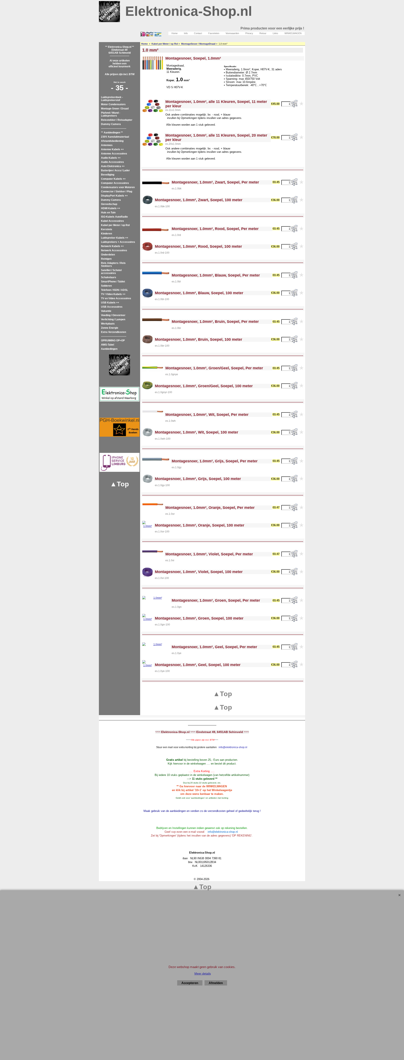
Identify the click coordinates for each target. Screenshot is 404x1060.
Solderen (106, 285)
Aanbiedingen (109, 348)
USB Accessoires (111, 306)
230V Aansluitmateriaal (115, 136)
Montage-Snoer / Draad (115, 108)
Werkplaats (108, 323)
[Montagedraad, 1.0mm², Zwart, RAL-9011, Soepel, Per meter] (156, 183)
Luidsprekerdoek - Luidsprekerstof (112, 99)
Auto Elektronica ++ (113, 166)
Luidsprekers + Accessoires (118, 242)
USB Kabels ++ (110, 302)
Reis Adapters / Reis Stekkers (113, 264)
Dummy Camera (111, 124)
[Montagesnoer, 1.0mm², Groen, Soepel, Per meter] (156, 598)
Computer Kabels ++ (113, 178)
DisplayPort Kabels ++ (114, 195)
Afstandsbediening (112, 141)
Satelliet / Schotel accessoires (111, 272)
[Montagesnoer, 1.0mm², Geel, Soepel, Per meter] (156, 645)
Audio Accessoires (112, 162)
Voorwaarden (232, 33)
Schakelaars (108, 277)
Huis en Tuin (108, 212)
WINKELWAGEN (293, 33)
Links (275, 33)
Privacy (249, 33)
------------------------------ (113, 128)
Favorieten (213, 33)
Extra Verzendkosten (113, 332)
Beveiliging (107, 174)
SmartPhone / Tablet (113, 281)
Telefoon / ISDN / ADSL (114, 290)
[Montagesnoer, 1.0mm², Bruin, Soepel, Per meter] (156, 319)
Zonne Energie (109, 327)
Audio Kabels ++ (111, 157)
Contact (198, 33)
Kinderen (106, 233)
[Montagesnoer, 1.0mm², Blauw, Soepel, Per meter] (156, 273)
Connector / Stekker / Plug (116, 191)
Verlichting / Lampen (113, 319)
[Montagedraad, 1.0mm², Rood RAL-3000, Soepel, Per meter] (156, 229)
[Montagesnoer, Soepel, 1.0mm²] (152, 63)
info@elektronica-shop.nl (233, 747)
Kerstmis (106, 229)
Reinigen (106, 258)
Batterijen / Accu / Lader (115, 170)
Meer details (202, 973)
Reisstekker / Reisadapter (116, 119)
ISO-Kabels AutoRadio (114, 216)
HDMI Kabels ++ (110, 208)
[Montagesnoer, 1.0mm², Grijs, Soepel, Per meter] (156, 459)
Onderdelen (108, 254)
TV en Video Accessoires (116, 298)
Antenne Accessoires (114, 153)
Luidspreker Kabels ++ (114, 237)
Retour (262, 33)
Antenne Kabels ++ (112, 149)
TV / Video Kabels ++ (113, 294)
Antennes (107, 145)
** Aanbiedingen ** (112, 132)
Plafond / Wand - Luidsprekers (110, 114)
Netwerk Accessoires (114, 250)
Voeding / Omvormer (113, 315)
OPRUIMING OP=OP (113, 340)
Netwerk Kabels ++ (112, 246)
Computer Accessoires (115, 183)
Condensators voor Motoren (118, 187)
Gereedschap (109, 204)
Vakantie (106, 311)
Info (186, 33)
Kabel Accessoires (112, 220)
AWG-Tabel (107, 344)
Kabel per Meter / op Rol (115, 225)
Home (174, 33)
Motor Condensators (113, 104)
